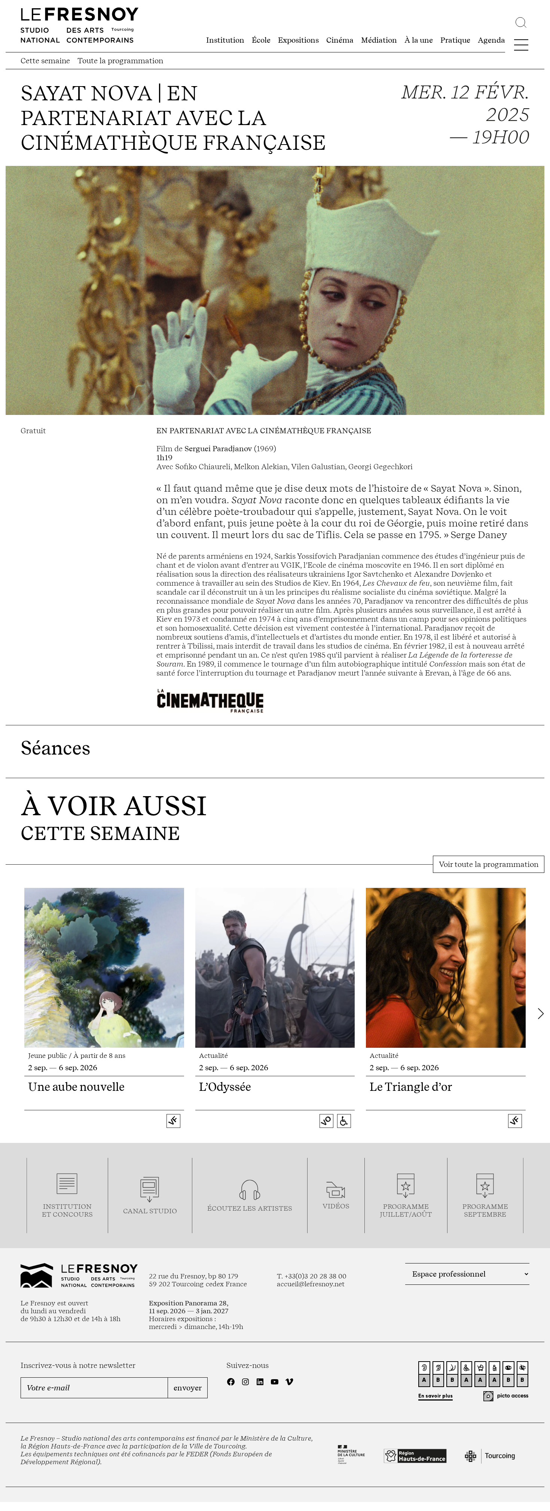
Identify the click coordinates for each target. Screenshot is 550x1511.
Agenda (491, 40)
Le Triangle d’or (411, 1086)
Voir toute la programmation (488, 864)
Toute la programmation (120, 60)
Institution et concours (67, 1210)
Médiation (379, 40)
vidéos (336, 1206)
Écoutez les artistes (249, 1208)
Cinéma (340, 40)
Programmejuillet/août (406, 1210)
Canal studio (150, 1211)
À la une (418, 40)
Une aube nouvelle (76, 1086)
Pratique (455, 40)
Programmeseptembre (485, 1210)
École (261, 40)
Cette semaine (45, 60)
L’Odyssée (225, 1086)
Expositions (298, 40)
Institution (225, 40)
